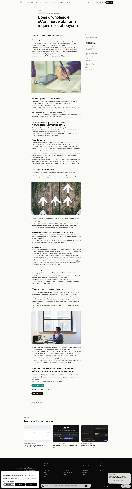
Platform (30, 2)
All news (40, 10)
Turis (42, 402)
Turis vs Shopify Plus (67, 472)
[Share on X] (86, 69)
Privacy (91, 486)
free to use (68, 362)
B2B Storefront (47, 465)
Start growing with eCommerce (90, 49)
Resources (60, 2)
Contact (102, 470)
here (60, 116)
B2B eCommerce (41, 13)
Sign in (93, 2)
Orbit (45, 472)
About (68, 2)
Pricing (45, 2)
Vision (45, 468)
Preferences (8, 484)
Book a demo (109, 2)
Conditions (100, 486)
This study (34, 218)
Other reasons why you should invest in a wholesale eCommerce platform (92, 42)
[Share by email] (92, 69)
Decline (20, 484)
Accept (31, 484)
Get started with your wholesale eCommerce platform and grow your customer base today (91, 62)
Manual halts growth (90, 46)
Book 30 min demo (37, 393)
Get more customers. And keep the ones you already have (92, 53)
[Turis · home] (20, 2)
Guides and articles (86, 465)
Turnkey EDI (47, 470)
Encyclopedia (85, 470)
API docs (84, 474)
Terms (96, 486)
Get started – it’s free (38, 385)
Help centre (84, 472)
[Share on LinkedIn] (89, 69)
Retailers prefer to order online (91, 38)
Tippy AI (46, 474)
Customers (52, 2)
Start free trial (100, 2)
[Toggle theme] (88, 2)
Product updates (85, 468)
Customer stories (104, 468)
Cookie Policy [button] (17, 479)
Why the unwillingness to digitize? (91, 57)
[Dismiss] (129, 475)
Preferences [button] (12, 481)
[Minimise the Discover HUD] (89, 486)
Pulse (45, 476)
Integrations (38, 2)
